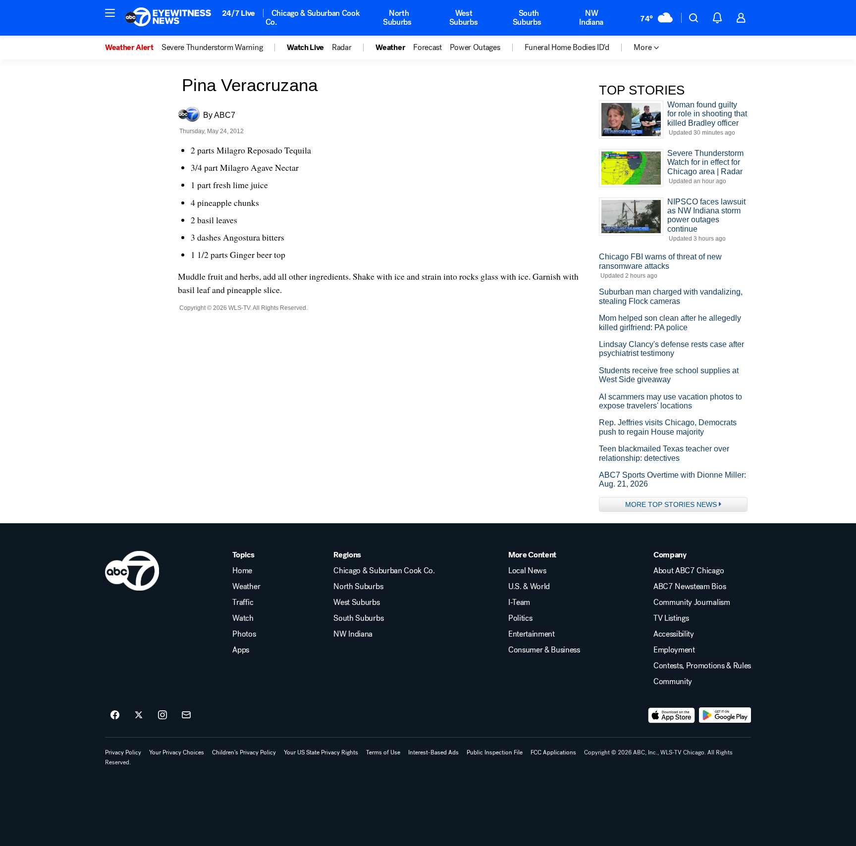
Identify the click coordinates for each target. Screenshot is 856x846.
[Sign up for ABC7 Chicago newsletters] (186, 715)
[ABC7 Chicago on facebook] (115, 715)
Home (242, 571)
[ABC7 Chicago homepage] (168, 18)
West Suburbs (463, 17)
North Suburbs (397, 17)
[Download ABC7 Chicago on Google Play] (725, 715)
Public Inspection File (495, 752)
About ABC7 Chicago (688, 571)
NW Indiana (591, 17)
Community (672, 682)
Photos (244, 634)
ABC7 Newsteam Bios (689, 587)
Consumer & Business (544, 650)
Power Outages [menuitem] (475, 47)
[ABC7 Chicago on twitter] (139, 715)
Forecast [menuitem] (427, 47)
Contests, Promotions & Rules (702, 666)
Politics (520, 618)
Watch (242, 618)
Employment (674, 650)
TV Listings (671, 618)
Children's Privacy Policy (244, 752)
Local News (527, 571)
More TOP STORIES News (671, 504)
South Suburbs (527, 17)
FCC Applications (553, 752)
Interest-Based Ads (433, 752)
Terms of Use (383, 752)
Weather (246, 587)
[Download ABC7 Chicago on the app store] (672, 715)
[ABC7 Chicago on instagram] (162, 715)
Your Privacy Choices (176, 752)
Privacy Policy (123, 752)
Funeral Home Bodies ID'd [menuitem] (567, 47)
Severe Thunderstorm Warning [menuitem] (212, 47)
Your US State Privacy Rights (321, 752)
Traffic (242, 602)
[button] (110, 13)
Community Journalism (691, 602)
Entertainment (531, 634)
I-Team (519, 602)
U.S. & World (529, 587)
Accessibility (673, 634)
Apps (240, 650)
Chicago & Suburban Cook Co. (313, 17)
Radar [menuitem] (341, 47)
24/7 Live (238, 13)
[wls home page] (132, 571)
